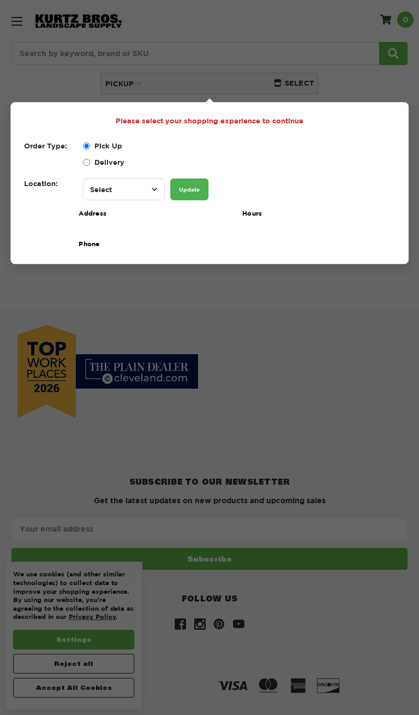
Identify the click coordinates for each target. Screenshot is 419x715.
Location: (41, 183)
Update (189, 189)
